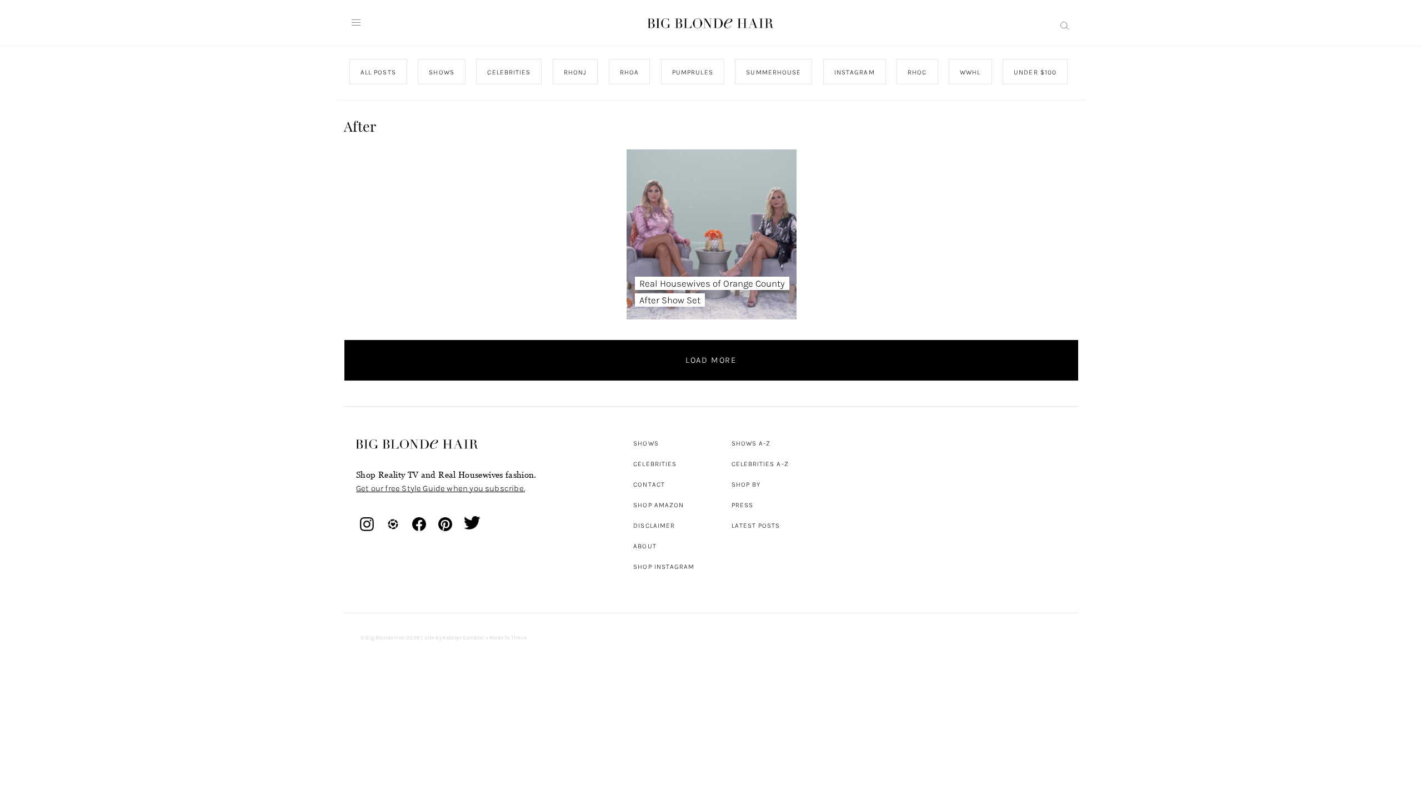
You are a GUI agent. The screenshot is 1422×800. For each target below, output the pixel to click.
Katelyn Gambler (463, 637)
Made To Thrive (508, 637)
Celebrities (655, 464)
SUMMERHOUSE (773, 72)
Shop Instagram (663, 567)
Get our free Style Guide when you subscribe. (440, 488)
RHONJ (574, 72)
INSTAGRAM (854, 72)
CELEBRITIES (508, 72)
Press (742, 505)
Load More (711, 360)
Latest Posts (756, 525)
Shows (645, 443)
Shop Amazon (658, 505)
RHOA (629, 72)
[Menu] (356, 22)
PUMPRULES (692, 72)
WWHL (970, 72)
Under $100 (1035, 72)
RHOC (917, 72)
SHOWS (441, 72)
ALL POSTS (378, 72)
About (644, 546)
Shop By (746, 484)
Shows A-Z (751, 443)
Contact (649, 484)
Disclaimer (654, 525)
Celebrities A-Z (760, 464)
